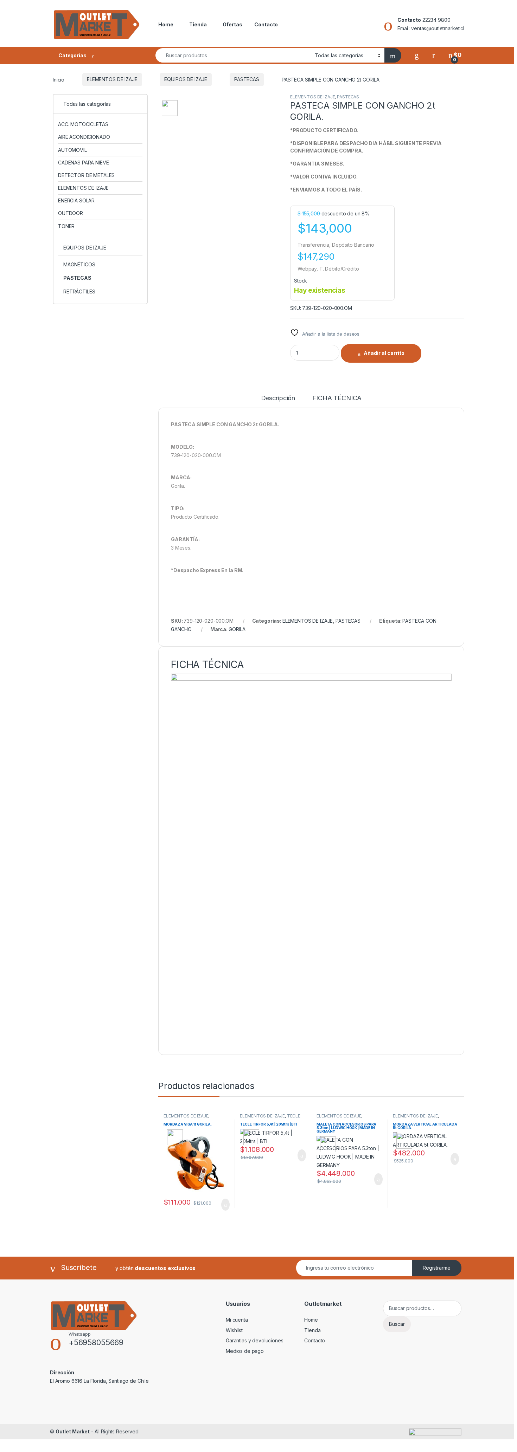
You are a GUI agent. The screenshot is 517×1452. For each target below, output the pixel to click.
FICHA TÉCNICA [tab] (337, 398)
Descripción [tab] (278, 398)
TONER (66, 226)
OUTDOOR (70, 213)
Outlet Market (73, 1431)
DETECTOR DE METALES (86, 175)
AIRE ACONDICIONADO (84, 137)
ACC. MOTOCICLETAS (83, 124)
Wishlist (234, 1330)
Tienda (197, 24)
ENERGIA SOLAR (76, 200)
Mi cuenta (237, 1320)
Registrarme (437, 1268)
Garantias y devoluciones (254, 1340)
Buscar (397, 1324)
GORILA (237, 629)
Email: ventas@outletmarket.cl (430, 28)
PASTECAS (246, 79)
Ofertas (232, 24)
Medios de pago (245, 1351)
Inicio (58, 79)
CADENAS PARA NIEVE (83, 163)
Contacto (266, 24)
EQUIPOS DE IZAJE (185, 79)
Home (165, 24)
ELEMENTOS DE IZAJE (112, 79)
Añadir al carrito (384, 353)
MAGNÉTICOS (79, 264)
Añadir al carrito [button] (222, 1205)
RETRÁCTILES (79, 291)
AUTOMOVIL (72, 150)
